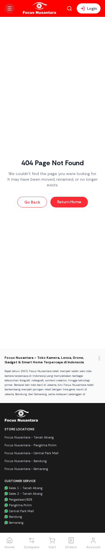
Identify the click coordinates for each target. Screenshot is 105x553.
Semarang (16, 523)
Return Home (69, 201)
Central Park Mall (21, 511)
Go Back (32, 202)
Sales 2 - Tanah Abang (25, 494)
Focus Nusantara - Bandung (25, 461)
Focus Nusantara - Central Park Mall (31, 453)
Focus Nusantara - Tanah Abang (28, 437)
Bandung (15, 517)
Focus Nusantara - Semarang (26, 469)
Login (92, 8)
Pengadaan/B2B (20, 499)
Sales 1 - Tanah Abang (25, 488)
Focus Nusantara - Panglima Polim (30, 445)
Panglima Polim (20, 505)
